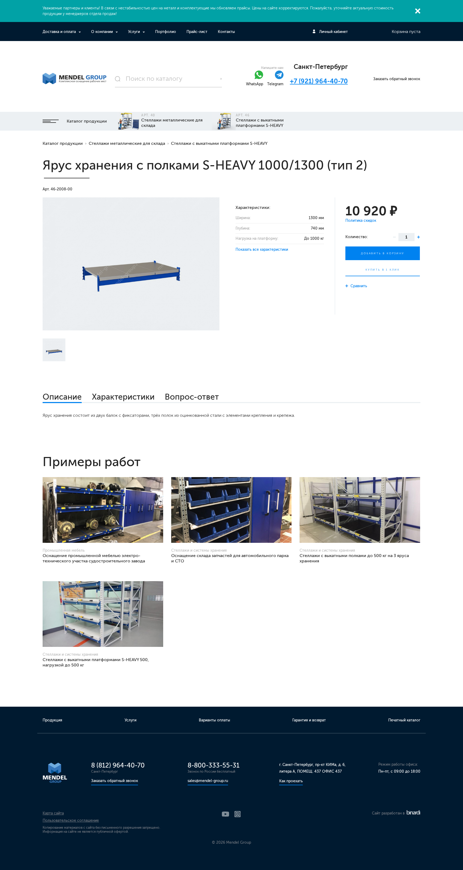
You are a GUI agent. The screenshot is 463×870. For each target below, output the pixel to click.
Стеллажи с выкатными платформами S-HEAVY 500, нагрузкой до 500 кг (96, 662)
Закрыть (417, 11)
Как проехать (291, 781)
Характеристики (123, 397)
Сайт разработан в (389, 813)
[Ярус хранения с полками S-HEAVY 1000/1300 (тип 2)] (131, 263)
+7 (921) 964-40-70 (319, 81)
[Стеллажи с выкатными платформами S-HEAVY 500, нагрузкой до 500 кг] (103, 614)
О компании (102, 32)
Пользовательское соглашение (71, 820)
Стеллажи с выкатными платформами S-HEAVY (219, 143)
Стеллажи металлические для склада (127, 143)
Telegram (275, 84)
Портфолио (165, 32)
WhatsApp (254, 84)
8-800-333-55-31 (214, 765)
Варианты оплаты (214, 720)
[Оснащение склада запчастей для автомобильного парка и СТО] (231, 510)
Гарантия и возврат (309, 720)
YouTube (225, 814)
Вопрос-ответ (192, 397)
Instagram (237, 814)
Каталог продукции (87, 121)
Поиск (221, 79)
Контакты (226, 32)
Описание (62, 397)
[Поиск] (168, 78)
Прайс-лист (196, 32)
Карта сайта (53, 813)
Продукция (52, 720)
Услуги (134, 32)
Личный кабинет (333, 32)
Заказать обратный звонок (396, 79)
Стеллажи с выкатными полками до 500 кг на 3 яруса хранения (354, 558)
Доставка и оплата (59, 32)
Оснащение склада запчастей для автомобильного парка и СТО (230, 558)
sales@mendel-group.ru (208, 781)
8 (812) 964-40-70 (118, 765)
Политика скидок (360, 220)
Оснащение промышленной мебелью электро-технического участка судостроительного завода (94, 558)
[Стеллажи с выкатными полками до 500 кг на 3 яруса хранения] (360, 510)
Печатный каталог (404, 720)
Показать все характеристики (262, 249)
